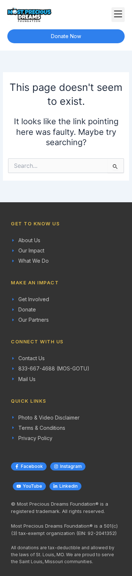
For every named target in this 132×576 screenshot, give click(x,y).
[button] (118, 14)
